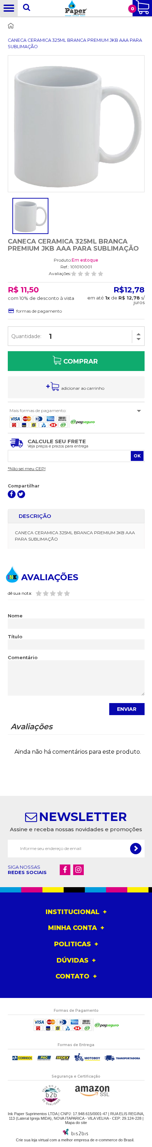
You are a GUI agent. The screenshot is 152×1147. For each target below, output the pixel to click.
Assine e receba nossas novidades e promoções (76, 829)
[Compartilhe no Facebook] (12, 494)
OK (137, 455)
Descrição (35, 516)
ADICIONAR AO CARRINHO (82, 388)
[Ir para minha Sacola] (142, 8)
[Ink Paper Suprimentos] (76, 8)
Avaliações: (60, 273)
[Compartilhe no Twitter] (21, 494)
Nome (15, 615)
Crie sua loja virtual (32, 1140)
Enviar (126, 709)
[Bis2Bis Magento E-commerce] (75, 1134)
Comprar (80, 361)
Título (15, 636)
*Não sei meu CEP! (27, 468)
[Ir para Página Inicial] (6, 32)
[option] (30, 216)
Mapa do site (76, 1122)
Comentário (22, 657)
